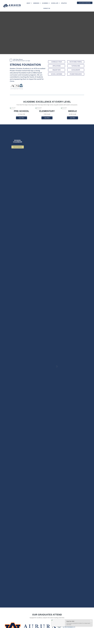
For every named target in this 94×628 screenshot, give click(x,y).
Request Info (57, 70)
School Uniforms (56, 74)
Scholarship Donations (84, 2)
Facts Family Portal (76, 62)
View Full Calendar (17, 147)
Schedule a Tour (56, 62)
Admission (36, 3)
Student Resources (76, 74)
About (28, 3)
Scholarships (75, 70)
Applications (57, 66)
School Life (54, 3)
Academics (45, 3)
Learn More (21, 117)
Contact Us (46, 8)
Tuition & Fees (75, 66)
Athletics (64, 3)
